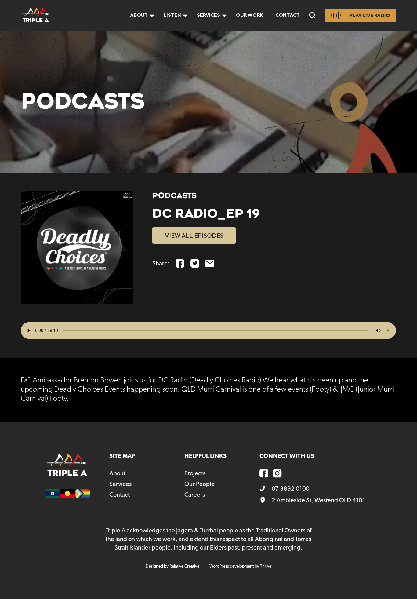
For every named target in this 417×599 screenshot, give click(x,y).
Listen (172, 15)
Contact (287, 15)
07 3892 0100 (291, 489)
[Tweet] (194, 263)
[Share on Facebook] (180, 263)
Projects (194, 473)
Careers (194, 495)
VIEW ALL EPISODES (194, 235)
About (139, 15)
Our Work (249, 15)
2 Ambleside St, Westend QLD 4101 (318, 500)
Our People (199, 484)
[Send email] (209, 263)
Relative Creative (184, 566)
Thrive (265, 566)
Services (208, 15)
